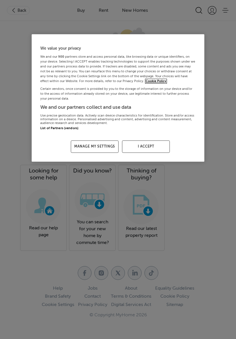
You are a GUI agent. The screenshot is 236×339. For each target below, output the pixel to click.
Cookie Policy (156, 81)
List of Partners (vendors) (59, 128)
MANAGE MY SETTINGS (94, 146)
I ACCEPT (146, 146)
